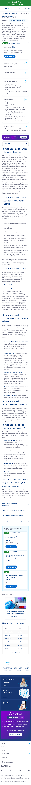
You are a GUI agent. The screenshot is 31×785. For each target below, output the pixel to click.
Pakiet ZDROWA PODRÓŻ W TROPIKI (14, 575)
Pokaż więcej (15, 652)
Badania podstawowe (15, 20)
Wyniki (18, 8)
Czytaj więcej (14, 616)
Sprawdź (21, 4)
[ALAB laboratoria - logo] (6, 8)
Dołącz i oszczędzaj (15, 734)
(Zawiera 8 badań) (11, 558)
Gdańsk (7, 642)
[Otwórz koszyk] (25, 8)
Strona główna (6, 13)
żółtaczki (12, 192)
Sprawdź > (5, 685)
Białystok (7, 635)
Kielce (6, 648)
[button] (12, 48)
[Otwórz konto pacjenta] (23, 8)
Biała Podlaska (9, 632)
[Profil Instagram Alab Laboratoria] (28, 770)
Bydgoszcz (8, 638)
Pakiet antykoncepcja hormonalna (14, 536)
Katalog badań (15, 13)
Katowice (7, 645)
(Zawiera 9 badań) (11, 537)
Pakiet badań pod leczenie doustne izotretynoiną (14, 555)
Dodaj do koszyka (9, 56)
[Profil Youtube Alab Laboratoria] (11, 770)
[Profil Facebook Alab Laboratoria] (2, 770)
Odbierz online (9, 129)
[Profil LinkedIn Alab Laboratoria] (20, 770)
